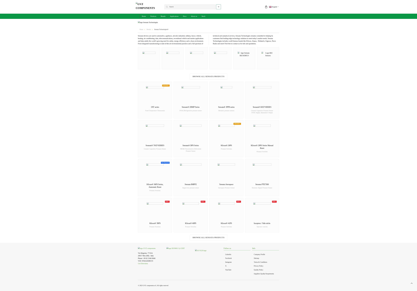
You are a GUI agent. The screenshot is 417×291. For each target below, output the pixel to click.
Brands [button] (163, 16)
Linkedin (228, 254)
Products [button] (153, 16)
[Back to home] (148, 6)
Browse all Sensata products (208, 76)
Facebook (228, 258)
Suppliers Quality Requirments (264, 274)
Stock (203, 16)
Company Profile (259, 254)
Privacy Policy (258, 266)
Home (144, 16)
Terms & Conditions (260, 262)
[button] (411, 283)
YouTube (228, 270)
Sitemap (256, 258)
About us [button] (194, 16)
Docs (184, 16)
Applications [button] (174, 16)
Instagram (228, 262)
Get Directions (143, 263)
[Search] (218, 6)
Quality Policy (258, 270)
